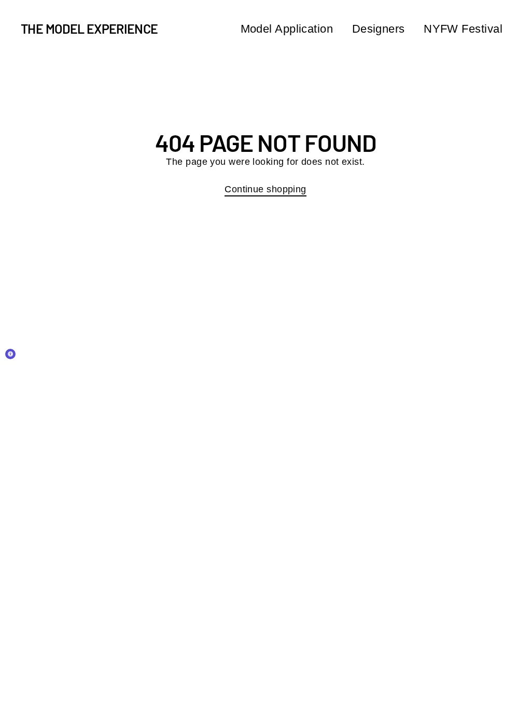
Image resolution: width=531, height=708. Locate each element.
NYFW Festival (463, 28)
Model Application (287, 28)
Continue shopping (265, 189)
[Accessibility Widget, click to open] (10, 354)
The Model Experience (89, 28)
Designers (378, 28)
